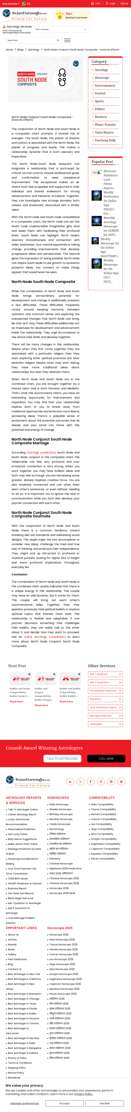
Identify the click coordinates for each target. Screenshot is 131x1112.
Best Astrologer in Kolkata (23, 1053)
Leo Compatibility (101, 824)
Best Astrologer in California (24, 979)
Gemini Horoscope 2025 (63, 949)
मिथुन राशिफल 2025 (60, 1013)
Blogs (21, 49)
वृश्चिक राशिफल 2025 (60, 1038)
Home (9, 49)
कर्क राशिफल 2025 (59, 1018)
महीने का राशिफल (58, 848)
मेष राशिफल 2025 (59, 1003)
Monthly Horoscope (60, 819)
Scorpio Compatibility (104, 839)
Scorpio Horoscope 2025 (63, 974)
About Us (13, 934)
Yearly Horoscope (59, 824)
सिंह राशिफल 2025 (59, 1023)
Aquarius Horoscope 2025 (64, 989)
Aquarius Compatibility (104, 853)
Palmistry (54, 858)
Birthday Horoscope (61, 814)
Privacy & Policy (17, 1058)
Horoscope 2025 (59, 934)
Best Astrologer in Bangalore (24, 1048)
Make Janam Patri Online (23, 844)
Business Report (17, 888)
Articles (12, 939)
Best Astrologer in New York (24, 974)
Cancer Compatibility (104, 819)
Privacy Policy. (83, 1094)
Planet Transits (105, 125)
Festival (100, 93)
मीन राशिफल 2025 (59, 1058)
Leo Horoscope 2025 (61, 959)
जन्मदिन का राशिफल (60, 844)
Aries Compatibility (102, 804)
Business (101, 117)
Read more (16, 701)
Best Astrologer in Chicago (23, 998)
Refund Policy (16, 1072)
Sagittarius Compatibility (105, 844)
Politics (100, 109)
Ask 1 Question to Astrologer (24, 903)
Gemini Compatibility (103, 814)
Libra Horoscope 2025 (62, 969)
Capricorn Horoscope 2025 (65, 984)
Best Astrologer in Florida (22, 1008)
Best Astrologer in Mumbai (23, 1038)
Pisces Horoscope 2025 (63, 994)
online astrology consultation (45, 637)
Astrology (33, 49)
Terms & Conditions (20, 1063)
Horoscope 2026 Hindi (62, 893)
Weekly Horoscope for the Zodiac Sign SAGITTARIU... (109, 248)
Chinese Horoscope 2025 (64, 878)
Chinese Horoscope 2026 (64, 883)
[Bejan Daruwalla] (25, 15)
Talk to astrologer (62, 758)
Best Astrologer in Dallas (22, 1013)
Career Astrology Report (22, 814)
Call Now (106, 758)
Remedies (95, 699)
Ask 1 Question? (99, 674)
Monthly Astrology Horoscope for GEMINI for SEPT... (111, 226)
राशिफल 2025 (57, 998)
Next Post (17, 666)
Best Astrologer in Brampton (24, 994)
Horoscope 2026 (59, 888)
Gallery (12, 954)
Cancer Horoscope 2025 (63, 954)
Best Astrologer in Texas (22, 1003)
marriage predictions (41, 452)
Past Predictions (17, 959)
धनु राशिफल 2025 (59, 1043)
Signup (124, 3)
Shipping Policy (17, 1067)
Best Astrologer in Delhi (21, 1043)
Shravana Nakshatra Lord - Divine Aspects (111, 180)
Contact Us (14, 969)
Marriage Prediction (101, 716)
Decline (105, 1103)
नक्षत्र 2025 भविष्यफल (61, 873)
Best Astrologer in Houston (23, 1018)
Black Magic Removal (20, 898)
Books (11, 949)
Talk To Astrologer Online (23, 809)
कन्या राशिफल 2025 (60, 1028)
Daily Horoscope (59, 804)
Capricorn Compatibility (105, 848)
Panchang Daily (105, 140)
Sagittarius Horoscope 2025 (65, 979)
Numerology (56, 829)
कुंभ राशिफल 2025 (59, 1053)
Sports (99, 101)
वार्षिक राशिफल (57, 853)
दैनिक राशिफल (57, 834)
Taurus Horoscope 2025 (63, 944)
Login (113, 3)
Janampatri (96, 724)
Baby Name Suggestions (22, 839)
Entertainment (105, 85)
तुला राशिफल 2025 (59, 1033)
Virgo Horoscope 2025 (62, 964)
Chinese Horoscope (61, 863)
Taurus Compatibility (103, 809)
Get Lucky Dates (17, 834)
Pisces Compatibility (103, 858)
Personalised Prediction (103, 691)
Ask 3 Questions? (99, 682)
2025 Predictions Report (103, 707)
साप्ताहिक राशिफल (59, 839)
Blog (10, 964)
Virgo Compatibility (102, 829)
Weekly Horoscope (60, 809)
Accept (65, 1103)
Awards (12, 944)
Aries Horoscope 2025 (62, 939)
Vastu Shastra (104, 132)
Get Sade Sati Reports (21, 893)
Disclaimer (14, 1077)
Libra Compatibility (102, 834)
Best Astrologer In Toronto (23, 1023)
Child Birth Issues (18, 878)
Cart (97, 3)
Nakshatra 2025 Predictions (65, 868)
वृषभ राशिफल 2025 (59, 1008)
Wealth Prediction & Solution (25, 883)
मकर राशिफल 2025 (60, 1048)
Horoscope (102, 78)
